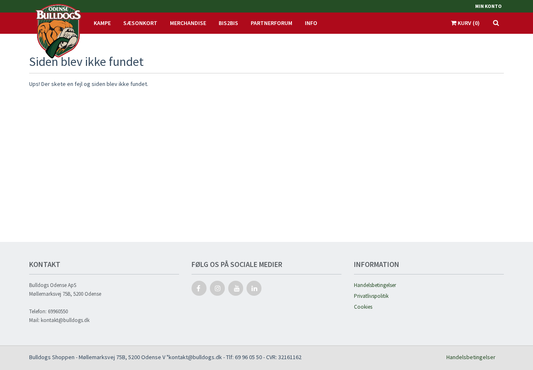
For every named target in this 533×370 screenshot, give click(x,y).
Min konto (488, 6)
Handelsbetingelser (375, 285)
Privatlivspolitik (371, 296)
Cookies (363, 306)
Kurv (468, 23)
